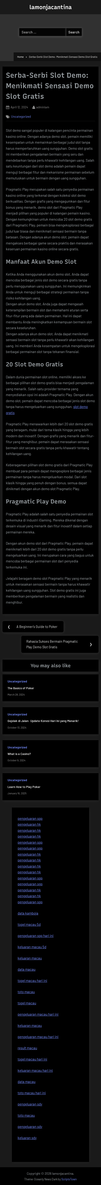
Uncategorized (21, 116)
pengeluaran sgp (30, 818)
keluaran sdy (27, 1138)
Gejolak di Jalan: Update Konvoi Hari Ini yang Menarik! (43, 721)
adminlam (42, 107)
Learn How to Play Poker (24, 787)
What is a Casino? (19, 754)
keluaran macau (30, 1025)
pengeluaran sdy (30, 1126)
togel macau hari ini (32, 1059)
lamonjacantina (50, 7)
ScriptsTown (69, 1179)
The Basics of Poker (21, 688)
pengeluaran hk (29, 824)
